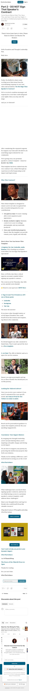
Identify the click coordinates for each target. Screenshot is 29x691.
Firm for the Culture (10, 23)
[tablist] (7, 604)
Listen (25, 24)
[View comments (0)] (7, 28)
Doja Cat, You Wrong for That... (10, 627)
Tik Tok (6, 306)
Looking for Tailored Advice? (11, 388)
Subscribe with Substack (15, 669)
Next (24, 593)
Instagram (7, 303)
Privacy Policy (17, 675)
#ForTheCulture (7, 462)
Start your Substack (11, 684)
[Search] (26, 622)
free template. (8, 346)
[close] (24, 639)
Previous (6, 593)
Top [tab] (3, 622)
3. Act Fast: (4, 353)
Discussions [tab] (12, 622)
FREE (11, 163)
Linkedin (7, 300)
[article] (14, 630)
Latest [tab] (6, 622)
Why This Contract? (8, 180)
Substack (7, 688)
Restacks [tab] (11, 604)
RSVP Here (22, 288)
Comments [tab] (4, 604)
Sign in (26, 2)
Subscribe (20, 2)
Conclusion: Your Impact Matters (12, 435)
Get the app (22, 684)
